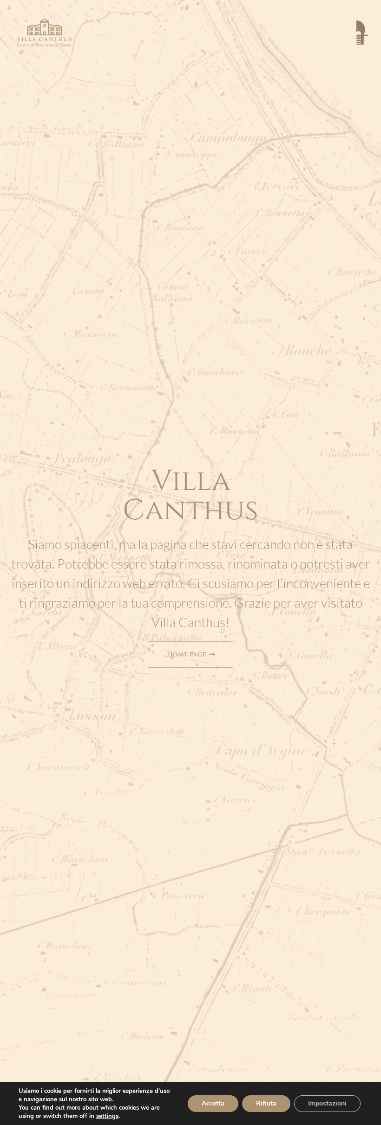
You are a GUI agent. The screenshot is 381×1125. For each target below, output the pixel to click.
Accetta (213, 1103)
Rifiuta (266, 1103)
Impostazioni (327, 1103)
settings (107, 1116)
